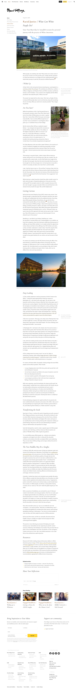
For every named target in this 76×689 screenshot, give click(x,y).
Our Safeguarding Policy (11, 33)
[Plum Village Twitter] (56, 653)
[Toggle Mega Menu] (2, 2)
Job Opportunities (52, 668)
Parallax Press (51, 674)
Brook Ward (52, 288)
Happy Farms (51, 664)
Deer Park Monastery (43, 662)
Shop (60, 1)
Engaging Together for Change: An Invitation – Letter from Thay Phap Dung (38, 563)
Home (5, 1)
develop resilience (38, 500)
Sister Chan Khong (10, 25)
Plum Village (9, 19)
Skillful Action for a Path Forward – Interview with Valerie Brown (36, 567)
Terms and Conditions (11, 686)
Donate (65, 1)
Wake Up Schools (52, 663)
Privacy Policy (19, 686)
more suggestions (29, 544)
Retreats (21, 1)
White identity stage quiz (33, 552)
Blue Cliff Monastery (32, 662)
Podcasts (51, 679)
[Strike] (27, 581)
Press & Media (26, 686)
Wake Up (51, 661)
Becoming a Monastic (11, 31)
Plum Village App (52, 677)
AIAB (40, 652)
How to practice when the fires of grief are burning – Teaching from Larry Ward (39, 565)
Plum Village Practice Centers (12, 21)
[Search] (74, 1)
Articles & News (10, 23)
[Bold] (24, 581)
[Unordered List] (30, 581)
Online (37, 1)
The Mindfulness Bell (53, 676)
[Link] (33, 581)
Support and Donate (49, 628)
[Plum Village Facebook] (50, 653)
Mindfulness (26, 1)
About (9, 1)
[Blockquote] (32, 581)
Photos (8, 29)
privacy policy (15, 641)
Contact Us (33, 686)
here (34, 543)
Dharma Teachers (10, 27)
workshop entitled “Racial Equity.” (31, 89)
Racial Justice (29, 21)
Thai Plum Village (10, 673)
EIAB (8, 662)
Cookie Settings (40, 686)
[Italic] (26, 581)
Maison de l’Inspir (31, 652)
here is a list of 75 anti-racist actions (48, 543)
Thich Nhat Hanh (15, 1)
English (69, 1)
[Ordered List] (29, 581)
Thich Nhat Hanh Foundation (54, 666)
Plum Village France (11, 652)
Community (32, 1)
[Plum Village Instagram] (53, 653)
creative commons (60, 288)
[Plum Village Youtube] (59, 653)
